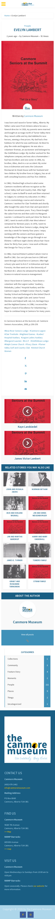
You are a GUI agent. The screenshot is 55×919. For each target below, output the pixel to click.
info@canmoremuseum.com (17, 787)
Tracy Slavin (32, 344)
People (27, 25)
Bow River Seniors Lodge (17, 330)
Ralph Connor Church (15, 344)
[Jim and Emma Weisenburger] (40, 502)
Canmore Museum (30, 36)
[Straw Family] (40, 571)
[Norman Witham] (40, 479)
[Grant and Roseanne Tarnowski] (15, 571)
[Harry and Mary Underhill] (40, 526)
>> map (7, 848)
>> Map (7, 831)
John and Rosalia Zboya (14, 490)
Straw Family (39, 581)
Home (7, 15)
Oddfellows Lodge (40, 341)
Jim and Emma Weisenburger (40, 514)
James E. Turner (14, 560)
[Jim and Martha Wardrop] (15, 526)
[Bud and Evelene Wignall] (15, 502)
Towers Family (40, 560)
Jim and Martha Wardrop (14, 538)
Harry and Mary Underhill (39, 538)
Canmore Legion (38, 330)
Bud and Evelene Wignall (15, 514)
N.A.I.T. (26, 341)
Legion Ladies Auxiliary (32, 337)
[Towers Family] (40, 550)
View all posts (27, 634)
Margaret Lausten (14, 341)
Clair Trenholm (12, 334)
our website (38, 886)
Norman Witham (40, 489)
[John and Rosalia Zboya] (15, 479)
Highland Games (28, 334)
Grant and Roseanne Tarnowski (14, 584)
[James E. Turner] (15, 550)
